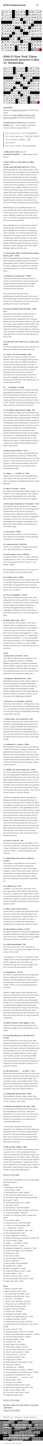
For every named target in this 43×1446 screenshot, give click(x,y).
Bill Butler (19, 1417)
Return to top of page (11, 1175)
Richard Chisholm (30, 1417)
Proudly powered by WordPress (12, 1443)
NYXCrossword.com (14, 5)
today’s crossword (19, 110)
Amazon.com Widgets (11, 1410)
